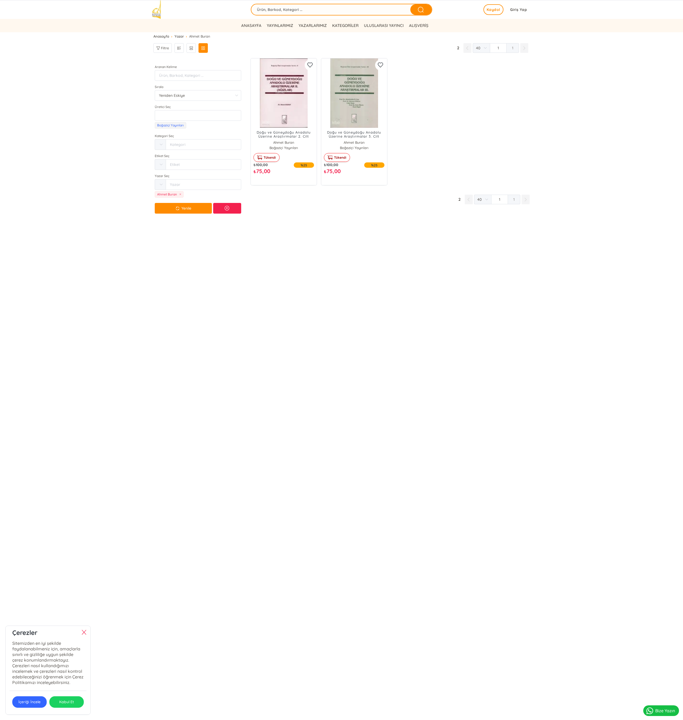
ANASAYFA (251, 25)
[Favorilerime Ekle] (310, 65)
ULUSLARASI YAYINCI (384, 25)
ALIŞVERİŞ (418, 25)
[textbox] (198, 115)
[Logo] (157, 9)
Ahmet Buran (283, 142)
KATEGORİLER (345, 25)
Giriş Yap (518, 9)
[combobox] (198, 115)
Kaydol (493, 9)
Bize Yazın (665, 710)
